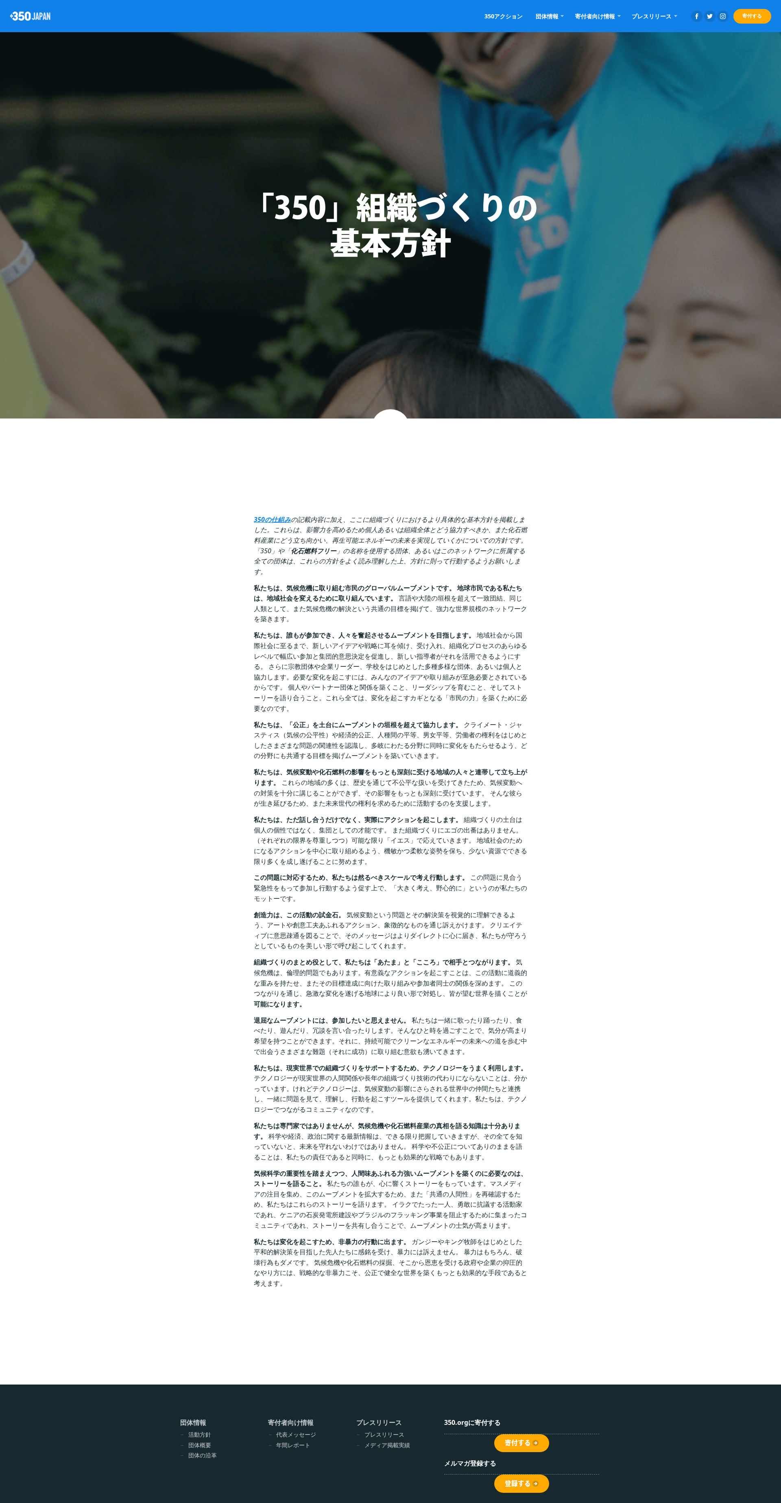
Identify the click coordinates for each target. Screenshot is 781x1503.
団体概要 (199, 1445)
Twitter (710, 16)
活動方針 (199, 1434)
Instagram (723, 16)
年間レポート (293, 1445)
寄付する (752, 16)
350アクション (503, 16)
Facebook (696, 16)
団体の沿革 (202, 1455)
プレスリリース (384, 1434)
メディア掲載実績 (387, 1445)
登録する (518, 1483)
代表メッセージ (296, 1434)
